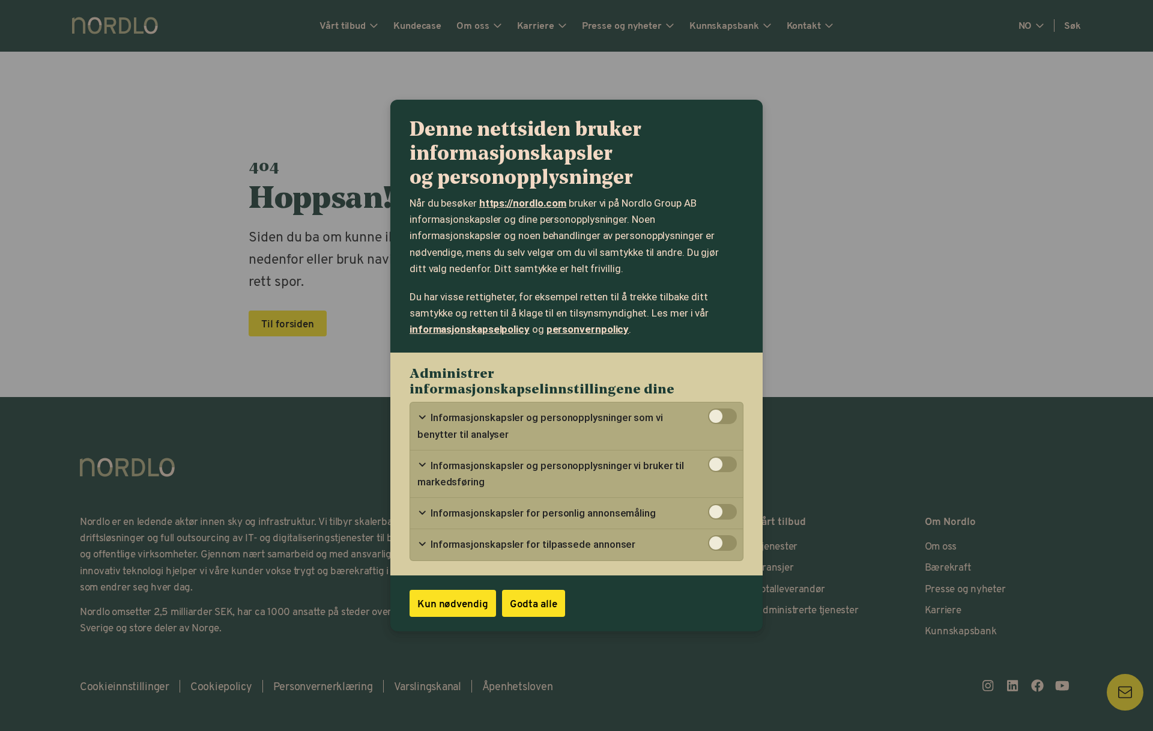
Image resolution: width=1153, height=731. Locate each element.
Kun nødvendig (452, 603)
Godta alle (533, 603)
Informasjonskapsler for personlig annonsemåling (542, 513)
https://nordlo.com (522, 203)
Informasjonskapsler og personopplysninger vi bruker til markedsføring (550, 474)
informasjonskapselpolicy (470, 329)
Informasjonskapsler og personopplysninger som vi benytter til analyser (540, 425)
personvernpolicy (587, 329)
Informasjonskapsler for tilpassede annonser (531, 544)
